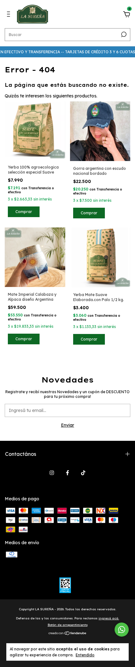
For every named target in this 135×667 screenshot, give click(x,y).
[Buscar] (123, 34)
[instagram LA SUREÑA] (51, 472)
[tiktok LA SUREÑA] (83, 472)
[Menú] (9, 15)
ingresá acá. (109, 618)
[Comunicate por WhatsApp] (122, 630)
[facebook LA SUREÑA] (67, 472)
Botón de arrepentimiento (68, 625)
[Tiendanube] (67, 634)
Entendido (85, 655)
